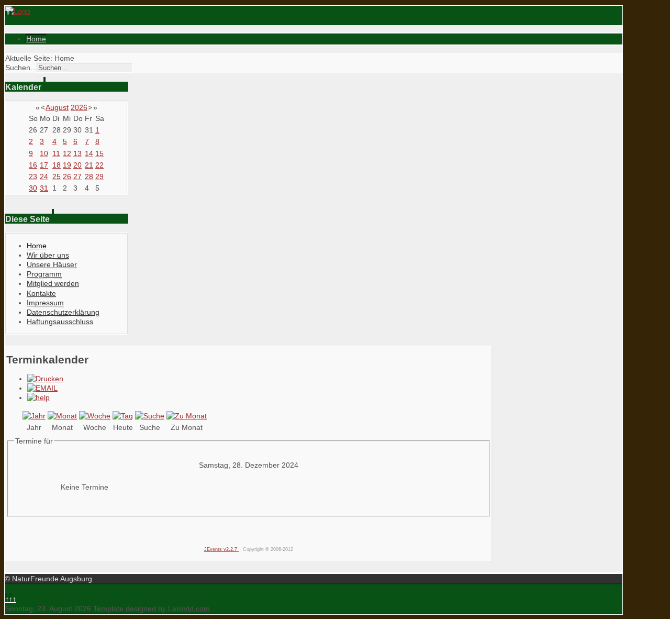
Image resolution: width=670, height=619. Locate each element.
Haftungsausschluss (60, 321)
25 (56, 176)
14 (89, 153)
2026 (79, 107)
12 (67, 153)
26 (67, 176)
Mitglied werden (53, 283)
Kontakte (41, 293)
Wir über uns (48, 255)
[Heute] (123, 416)
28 (89, 176)
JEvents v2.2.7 (221, 549)
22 (99, 165)
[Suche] (149, 416)
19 (67, 165)
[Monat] (62, 416)
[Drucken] (45, 378)
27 (77, 176)
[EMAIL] (42, 388)
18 (56, 165)
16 (33, 165)
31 (44, 188)
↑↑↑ (10, 599)
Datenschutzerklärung (63, 312)
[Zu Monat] (186, 416)
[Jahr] (34, 416)
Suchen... (21, 67)
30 (33, 188)
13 (77, 153)
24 (44, 176)
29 (99, 176)
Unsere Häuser (52, 264)
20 (77, 165)
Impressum (45, 303)
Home (36, 39)
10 (44, 153)
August (57, 107)
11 (56, 153)
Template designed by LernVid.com (151, 608)
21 (89, 165)
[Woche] (94, 416)
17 (44, 165)
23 (33, 176)
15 (99, 153)
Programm (44, 274)
